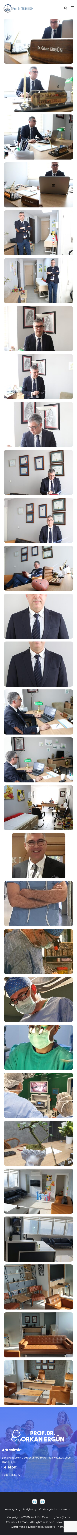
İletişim (28, 1509)
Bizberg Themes (56, 1526)
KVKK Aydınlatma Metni (54, 1509)
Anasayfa (11, 1509)
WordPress (17, 1526)
